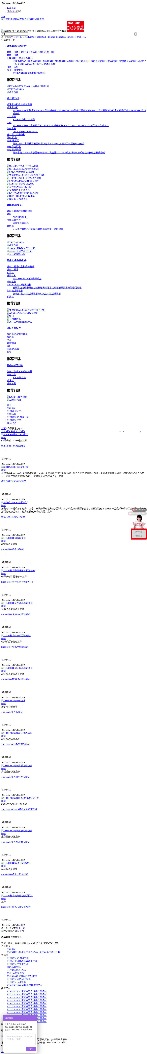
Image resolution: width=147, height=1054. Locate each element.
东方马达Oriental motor (72, 125)
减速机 (19, 371)
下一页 (21, 928)
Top (3, 16)
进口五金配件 (14, 328)
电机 (30, 104)
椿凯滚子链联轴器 (54, 229)
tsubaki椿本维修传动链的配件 (16, 907)
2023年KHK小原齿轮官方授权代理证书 (27, 1012)
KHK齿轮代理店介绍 (17, 964)
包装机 (21, 266)
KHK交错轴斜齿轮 (123, 61)
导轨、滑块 (12, 52)
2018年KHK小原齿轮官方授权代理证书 (27, 997)
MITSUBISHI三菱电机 (24, 125)
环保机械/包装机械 (16, 260)
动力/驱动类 (13, 98)
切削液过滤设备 (15, 290)
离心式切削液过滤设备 (49, 293)
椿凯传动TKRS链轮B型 (13, 517)
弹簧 (9, 352)
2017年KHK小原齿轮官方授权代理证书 (27, 994)
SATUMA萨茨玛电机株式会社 (71, 152)
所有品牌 (11, 414)
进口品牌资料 (14, 967)
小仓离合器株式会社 (17, 970)
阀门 (9, 346)
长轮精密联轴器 (37, 229)
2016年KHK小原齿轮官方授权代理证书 (27, 991)
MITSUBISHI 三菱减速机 (25, 110)
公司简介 (11, 408)
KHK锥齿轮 (108, 61)
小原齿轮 (39, 37)
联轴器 (28, 211)
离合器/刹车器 (14, 149)
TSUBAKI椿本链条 (22, 73)
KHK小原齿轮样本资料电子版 (22, 961)
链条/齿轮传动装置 (16, 46)
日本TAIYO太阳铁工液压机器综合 (30, 143)
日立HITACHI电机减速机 (48, 125)
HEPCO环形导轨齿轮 (44, 64)
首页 (9, 405)
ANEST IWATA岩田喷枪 (19, 284)
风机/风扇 (12, 137)
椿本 (18, 37)
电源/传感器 (13, 349)
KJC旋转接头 (19, 377)
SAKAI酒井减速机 (47, 110)
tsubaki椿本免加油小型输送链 (16, 614)
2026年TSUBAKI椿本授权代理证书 (24, 985)
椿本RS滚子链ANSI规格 (13, 446)
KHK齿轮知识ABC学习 (19, 979)
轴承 (9, 211)
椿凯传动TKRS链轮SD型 (13, 481)
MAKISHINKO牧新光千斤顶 (27, 278)
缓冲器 (10, 334)
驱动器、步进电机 (16, 134)
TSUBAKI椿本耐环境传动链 (15, 744)
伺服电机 (11, 128)
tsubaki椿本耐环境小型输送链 (16, 679)
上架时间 (6, 431)
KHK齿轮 (29, 37)
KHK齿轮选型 (14, 420)
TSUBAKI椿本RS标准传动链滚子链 (19, 809)
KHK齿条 (66, 61)
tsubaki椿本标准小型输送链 (14, 874)
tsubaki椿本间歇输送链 (12, 549)
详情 (3, 437)
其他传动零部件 (15, 365)
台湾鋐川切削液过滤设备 (25, 293)
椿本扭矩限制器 (21, 223)
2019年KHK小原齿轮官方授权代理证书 (27, 1000)
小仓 (13, 37)
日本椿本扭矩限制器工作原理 (22, 976)
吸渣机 (10, 296)
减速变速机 (12, 104)
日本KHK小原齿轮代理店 (31, 52)
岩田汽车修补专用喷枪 (70, 287)
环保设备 (11, 281)
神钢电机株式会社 (96, 152)
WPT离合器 (50, 152)
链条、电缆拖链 (15, 70)
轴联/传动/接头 (14, 205)
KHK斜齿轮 (43, 61)
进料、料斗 (12, 266)
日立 (22, 37)
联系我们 (11, 423)
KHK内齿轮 (55, 61)
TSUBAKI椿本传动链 (12, 712)
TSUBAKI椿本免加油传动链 (15, 842)
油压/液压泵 (13, 140)
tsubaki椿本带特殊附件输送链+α (17, 582)
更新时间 (20, 431)
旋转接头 (11, 371)
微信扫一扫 (12, 11)
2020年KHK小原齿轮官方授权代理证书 (27, 1003)
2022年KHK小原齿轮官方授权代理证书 (27, 1009)
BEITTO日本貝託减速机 (102, 110)
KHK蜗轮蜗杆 (20, 61)
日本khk (48, 37)
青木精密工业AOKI (124, 110)
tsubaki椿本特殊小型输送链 (14, 647)
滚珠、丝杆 (50, 52)
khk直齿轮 (32, 61)
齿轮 (54, 37)
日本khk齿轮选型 (15, 973)
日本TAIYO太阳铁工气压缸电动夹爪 (65, 143)
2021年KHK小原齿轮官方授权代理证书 (27, 1006)
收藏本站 (11, 8)
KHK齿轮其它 (27, 64)
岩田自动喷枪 (33, 287)
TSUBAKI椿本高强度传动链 (15, 777)
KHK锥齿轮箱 (95, 61)
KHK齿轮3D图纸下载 (18, 417)
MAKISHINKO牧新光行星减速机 (73, 110)
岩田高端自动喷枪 (49, 287)
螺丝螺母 (23, 334)
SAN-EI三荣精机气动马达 (96, 125)
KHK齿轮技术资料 (16, 982)
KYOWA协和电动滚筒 (24, 119)
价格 (13, 431)
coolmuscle (69, 37)
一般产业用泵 (14, 146)
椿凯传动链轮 (39, 73)
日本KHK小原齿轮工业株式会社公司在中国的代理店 (33, 952)
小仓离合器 (80, 37)
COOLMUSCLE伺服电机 (25, 131)
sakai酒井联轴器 (21, 229)
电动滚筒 (23, 104)
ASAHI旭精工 (20, 217)
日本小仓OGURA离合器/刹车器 (29, 152)
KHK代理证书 (14, 411)
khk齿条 (60, 37)
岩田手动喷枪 (19, 287)
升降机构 (29, 266)
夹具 (16, 334)
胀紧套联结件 (18, 211)
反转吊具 (27, 371)
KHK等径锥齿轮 (79, 61)
